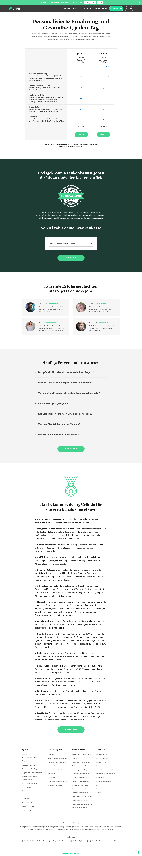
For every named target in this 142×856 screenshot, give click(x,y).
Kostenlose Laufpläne (79, 800)
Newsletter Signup (102, 758)
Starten (81, 134)
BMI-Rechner (26, 799)
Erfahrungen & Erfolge (30, 769)
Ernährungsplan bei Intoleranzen (83, 766)
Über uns (25, 761)
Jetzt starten (70, 258)
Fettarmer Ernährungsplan (81, 773)
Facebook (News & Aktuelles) (34, 841)
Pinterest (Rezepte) (80, 841)
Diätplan (75, 758)
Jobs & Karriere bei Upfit (104, 770)
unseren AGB (93, 144)
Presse (98, 766)
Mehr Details (40, 80)
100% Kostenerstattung (30, 765)
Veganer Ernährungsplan (80, 793)
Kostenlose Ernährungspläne (57, 781)
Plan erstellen (71, 449)
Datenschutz (100, 777)
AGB (98, 785)
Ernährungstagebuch (55, 785)
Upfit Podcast (26, 787)
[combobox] (71, 243)
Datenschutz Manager (103, 781)
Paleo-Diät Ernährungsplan (81, 781)
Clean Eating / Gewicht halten (57, 758)
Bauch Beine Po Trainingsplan (82, 754)
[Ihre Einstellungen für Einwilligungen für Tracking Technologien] (138, 852)
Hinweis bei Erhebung (71, 853)
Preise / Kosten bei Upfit (56, 770)
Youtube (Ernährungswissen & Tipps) (106, 841)
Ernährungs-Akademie (29, 783)
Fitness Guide (26, 810)
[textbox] (71, 243)
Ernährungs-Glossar (29, 802)
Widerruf (99, 793)
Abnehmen (51, 754)
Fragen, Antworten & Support (32, 773)
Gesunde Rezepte (28, 791)
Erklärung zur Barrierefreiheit (106, 773)
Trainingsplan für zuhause (80, 785)
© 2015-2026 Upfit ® (71, 823)
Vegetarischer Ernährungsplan (82, 796)
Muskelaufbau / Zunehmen (57, 762)
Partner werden (101, 762)
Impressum (100, 789)
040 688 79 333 (101, 754)
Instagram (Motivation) (59, 841)
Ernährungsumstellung (79, 770)
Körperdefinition (53, 766)
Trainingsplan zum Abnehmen (82, 789)
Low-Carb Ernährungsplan (81, 777)
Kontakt (24, 814)
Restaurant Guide (28, 806)
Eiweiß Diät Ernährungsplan (81, 762)
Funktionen (51, 773)
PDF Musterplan (53, 777)
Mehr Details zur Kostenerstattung (89, 218)
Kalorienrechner (27, 795)
